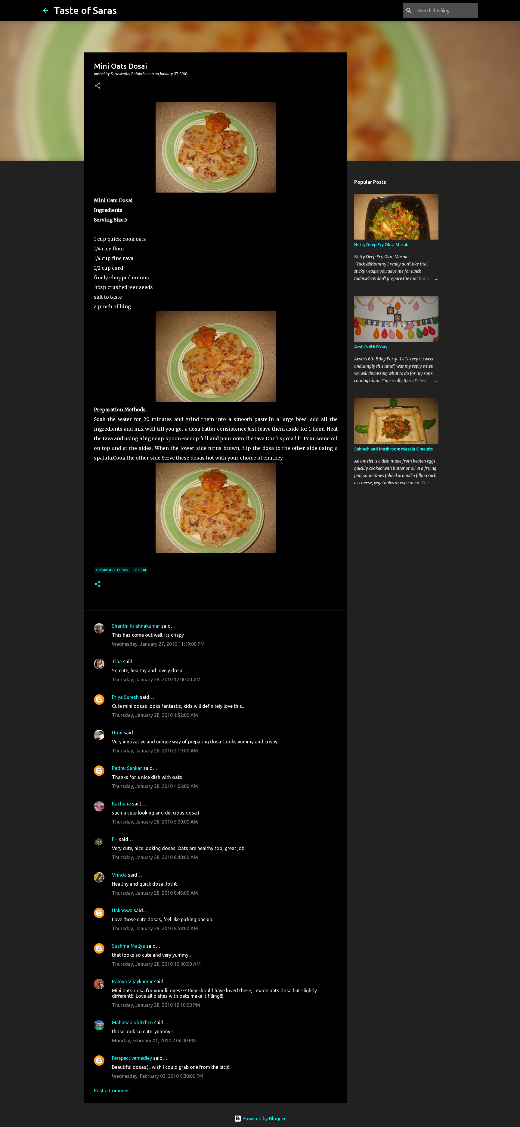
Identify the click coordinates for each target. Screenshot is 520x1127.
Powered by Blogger (263, 1118)
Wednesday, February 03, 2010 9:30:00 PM (157, 1076)
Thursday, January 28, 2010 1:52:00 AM (155, 715)
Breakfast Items (112, 570)
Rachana (121, 803)
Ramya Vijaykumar (132, 981)
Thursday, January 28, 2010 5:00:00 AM (155, 821)
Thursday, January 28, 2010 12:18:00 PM (156, 1005)
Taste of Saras (85, 10)
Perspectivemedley (132, 1058)
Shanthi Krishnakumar (136, 626)
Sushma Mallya (128, 946)
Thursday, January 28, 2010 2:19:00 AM (155, 750)
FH (115, 839)
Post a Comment (112, 1090)
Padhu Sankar (127, 768)
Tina (117, 661)
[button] (97, 86)
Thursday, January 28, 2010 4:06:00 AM (155, 786)
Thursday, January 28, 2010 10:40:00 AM (156, 964)
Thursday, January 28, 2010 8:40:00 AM (155, 857)
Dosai (140, 570)
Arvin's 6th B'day (370, 346)
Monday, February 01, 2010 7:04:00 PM (154, 1040)
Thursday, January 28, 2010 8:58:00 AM (155, 928)
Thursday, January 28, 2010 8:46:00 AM (155, 893)
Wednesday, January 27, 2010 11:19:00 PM (158, 644)
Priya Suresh (125, 697)
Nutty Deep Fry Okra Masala (382, 244)
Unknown (122, 910)
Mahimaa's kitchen (132, 1022)
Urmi (117, 732)
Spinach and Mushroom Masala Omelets (393, 449)
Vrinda (119, 874)
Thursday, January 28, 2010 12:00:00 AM (156, 679)
